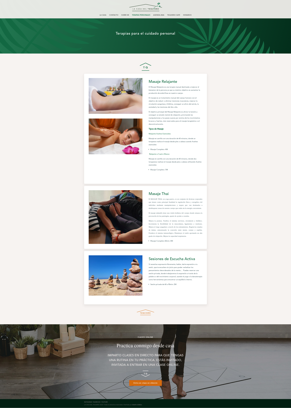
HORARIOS (187, 15)
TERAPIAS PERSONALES (141, 15)
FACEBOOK (96, 402)
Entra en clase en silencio (146, 383)
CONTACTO (113, 15)
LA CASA (103, 15)
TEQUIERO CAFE (173, 15)
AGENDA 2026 (158, 15)
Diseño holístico (137, 405)
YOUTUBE (104, 402)
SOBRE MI (125, 15)
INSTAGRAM (88, 402)
